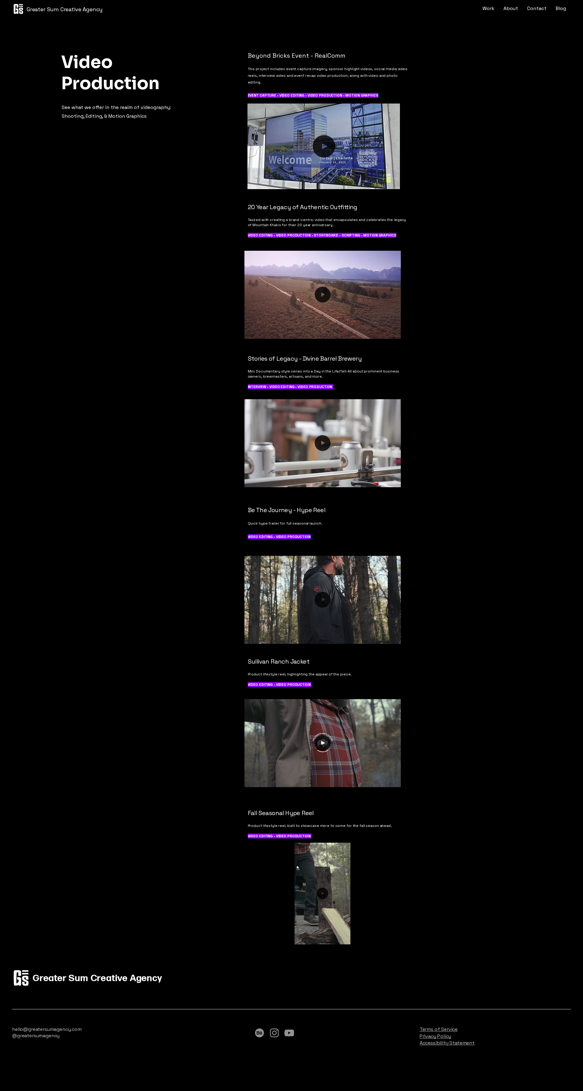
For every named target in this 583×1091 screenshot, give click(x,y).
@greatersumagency (36, 1035)
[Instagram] (274, 1033)
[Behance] (259, 1033)
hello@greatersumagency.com (47, 1029)
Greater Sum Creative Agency (65, 9)
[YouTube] (289, 1033)
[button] (393, 182)
